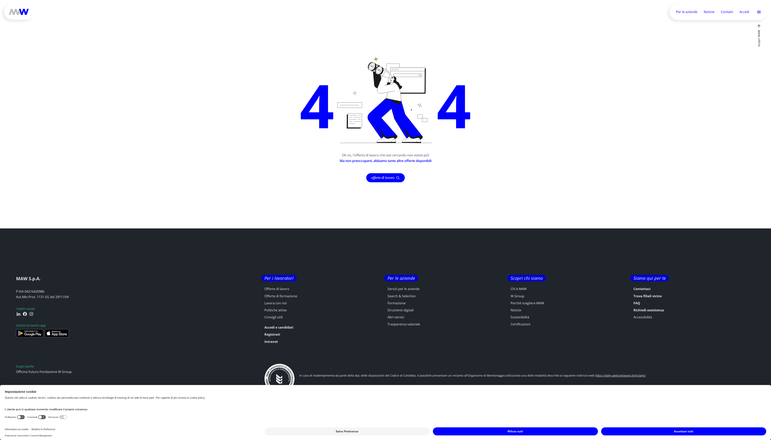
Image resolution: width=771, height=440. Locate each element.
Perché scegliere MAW (527, 303)
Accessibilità (642, 317)
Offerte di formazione (280, 296)
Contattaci (642, 289)
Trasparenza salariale (404, 324)
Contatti (727, 12)
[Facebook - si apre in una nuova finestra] (24, 314)
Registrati (272, 334)
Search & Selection (402, 296)
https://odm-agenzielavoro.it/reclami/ (620, 375)
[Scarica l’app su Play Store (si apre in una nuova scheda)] (29, 333)
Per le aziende (686, 12)
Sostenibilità (520, 317)
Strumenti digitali (401, 310)
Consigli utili (273, 317)
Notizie (709, 12)
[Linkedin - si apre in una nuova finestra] (18, 314)
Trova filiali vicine (647, 296)
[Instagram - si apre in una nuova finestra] (31, 314)
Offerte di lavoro (276, 289)
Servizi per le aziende (403, 289)
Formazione (397, 303)
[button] (759, 12)
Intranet (271, 341)
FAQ (636, 303)
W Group (517, 296)
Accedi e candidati (278, 327)
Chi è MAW (519, 289)
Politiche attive (275, 310)
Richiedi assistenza (648, 310)
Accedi (744, 12)
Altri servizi (396, 317)
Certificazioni (520, 324)
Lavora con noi (275, 303)
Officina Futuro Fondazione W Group (44, 372)
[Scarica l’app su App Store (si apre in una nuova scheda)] (57, 333)
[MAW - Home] (19, 12)
